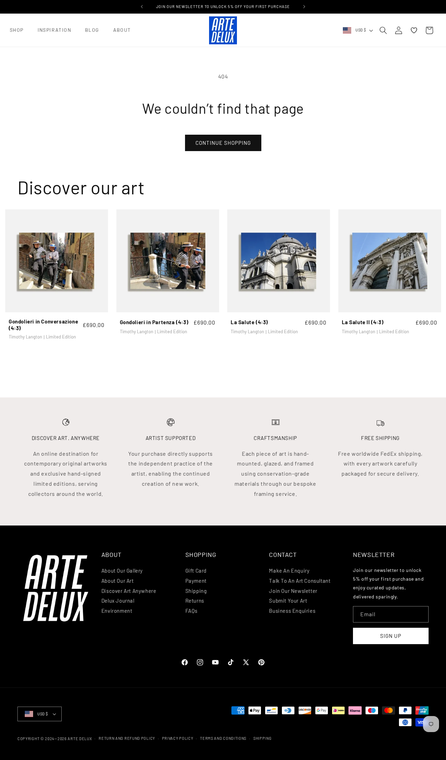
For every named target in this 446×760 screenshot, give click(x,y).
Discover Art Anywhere (128, 591)
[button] (16, 30)
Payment (196, 581)
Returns (194, 600)
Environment (116, 611)
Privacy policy (177, 738)
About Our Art (117, 581)
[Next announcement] (304, 6)
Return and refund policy (127, 738)
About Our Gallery (122, 570)
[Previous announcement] (141, 6)
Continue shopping (223, 143)
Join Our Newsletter (293, 591)
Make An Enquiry (289, 570)
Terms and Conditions (223, 738)
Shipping (196, 591)
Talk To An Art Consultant (299, 581)
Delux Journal (117, 600)
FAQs (191, 611)
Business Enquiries (292, 611)
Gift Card (196, 570)
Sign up (390, 636)
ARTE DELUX (80, 738)
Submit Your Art (288, 600)
